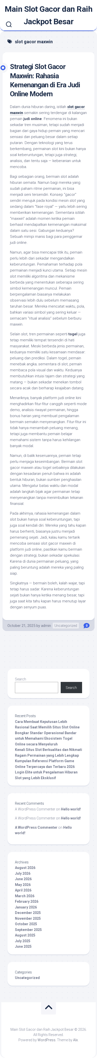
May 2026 (23, 885)
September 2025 (28, 930)
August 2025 (25, 935)
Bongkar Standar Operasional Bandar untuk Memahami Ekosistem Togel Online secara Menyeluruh (46, 738)
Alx (75, 1040)
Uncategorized (65, 626)
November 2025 (28, 918)
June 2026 (23, 879)
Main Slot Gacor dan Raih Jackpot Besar (48, 15)
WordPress (46, 1040)
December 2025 (28, 913)
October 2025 (26, 924)
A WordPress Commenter (36, 827)
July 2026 (22, 873)
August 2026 (25, 868)
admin (46, 625)
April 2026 (23, 890)
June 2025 (23, 946)
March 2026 (24, 896)
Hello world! (71, 809)
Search (20, 679)
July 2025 (22, 941)
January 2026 (26, 907)
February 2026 (26, 901)
